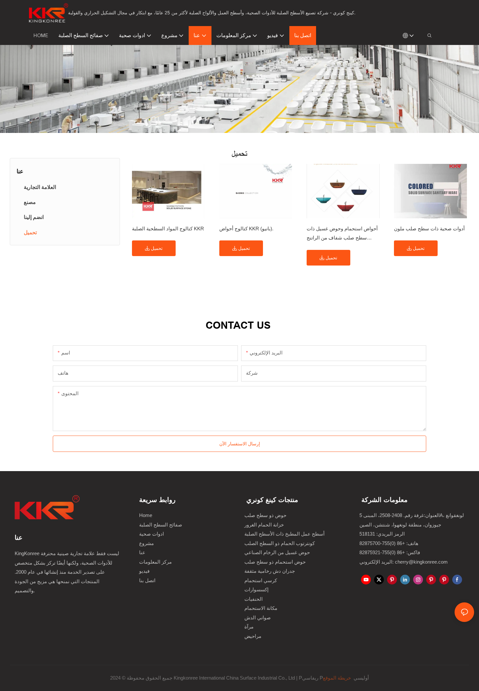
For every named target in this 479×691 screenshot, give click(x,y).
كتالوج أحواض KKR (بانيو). (246, 228)
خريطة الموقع (337, 678)
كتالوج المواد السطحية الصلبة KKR (168, 228)
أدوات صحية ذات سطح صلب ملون (429, 228)
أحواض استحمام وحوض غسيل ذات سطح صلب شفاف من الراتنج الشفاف (342, 234)
